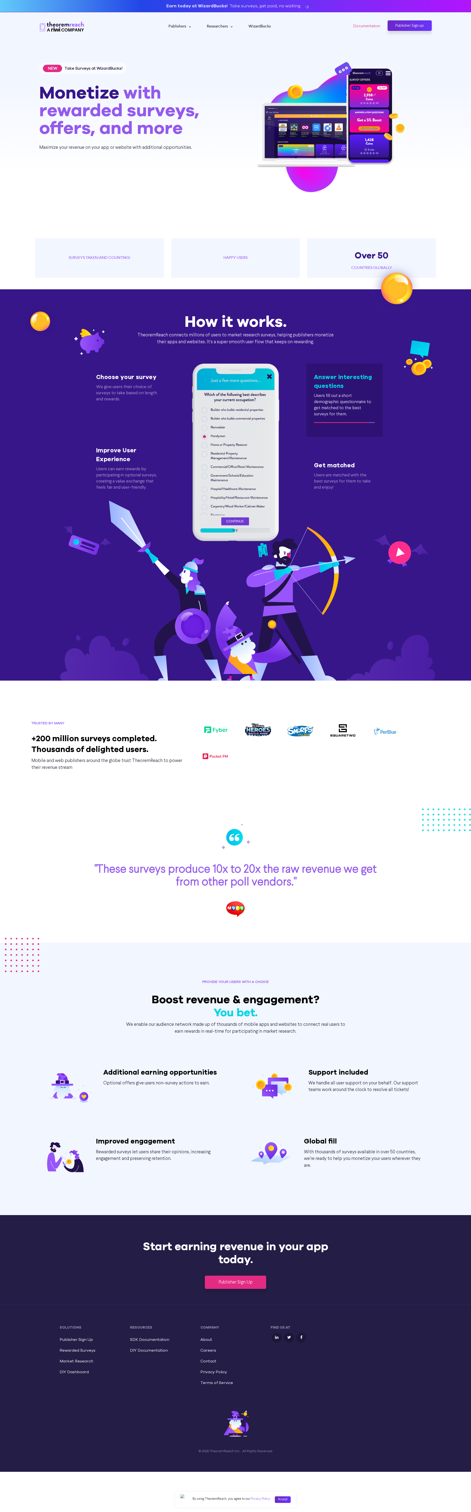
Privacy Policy (213, 1372)
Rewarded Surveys (77, 1350)
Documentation (366, 26)
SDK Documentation (149, 1339)
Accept (283, 1499)
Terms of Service (216, 1382)
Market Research (76, 1361)
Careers (208, 1350)
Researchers (217, 26)
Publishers (177, 26)
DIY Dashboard (74, 1372)
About (206, 1339)
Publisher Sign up (409, 26)
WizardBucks (260, 26)
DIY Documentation (149, 1350)
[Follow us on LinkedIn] (277, 1338)
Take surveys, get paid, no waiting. (233, 6)
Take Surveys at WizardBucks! (94, 68)
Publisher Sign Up (236, 1282)
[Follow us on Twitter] (289, 1338)
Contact (208, 1361)
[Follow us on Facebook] (301, 1338)
